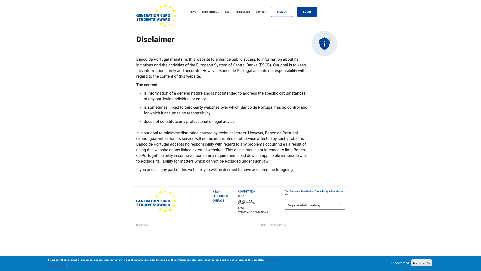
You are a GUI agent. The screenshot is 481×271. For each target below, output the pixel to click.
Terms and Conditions (253, 212)
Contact (218, 200)
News (216, 191)
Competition (247, 191)
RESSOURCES (243, 12)
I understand (400, 263)
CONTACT (261, 12)
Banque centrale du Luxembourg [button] (304, 205)
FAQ (227, 12)
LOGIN (307, 11)
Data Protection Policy (273, 225)
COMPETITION (211, 14)
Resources (220, 196)
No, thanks (421, 263)
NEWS (193, 12)
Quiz (241, 196)
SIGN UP (282, 11)
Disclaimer (142, 225)
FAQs (241, 207)
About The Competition (246, 202)
